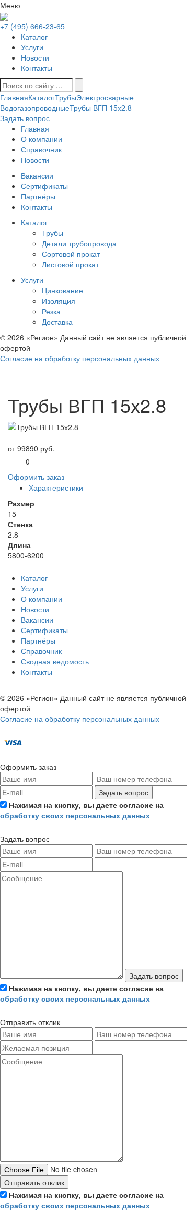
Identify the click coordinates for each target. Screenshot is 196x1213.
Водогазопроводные (35, 107)
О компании (41, 598)
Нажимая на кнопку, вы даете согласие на (82, 810)
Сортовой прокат (71, 253)
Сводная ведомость (55, 661)
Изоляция (58, 300)
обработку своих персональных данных (75, 815)
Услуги (32, 47)
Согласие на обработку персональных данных (79, 358)
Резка (51, 311)
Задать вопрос (123, 792)
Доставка (57, 321)
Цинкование (62, 290)
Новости (35, 57)
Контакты (36, 68)
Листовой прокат (70, 264)
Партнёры (38, 640)
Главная (14, 97)
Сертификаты (44, 630)
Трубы (65, 97)
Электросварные (105, 97)
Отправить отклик (34, 1182)
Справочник (41, 651)
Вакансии (37, 619)
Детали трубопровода (79, 243)
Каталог (34, 36)
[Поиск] (79, 85)
